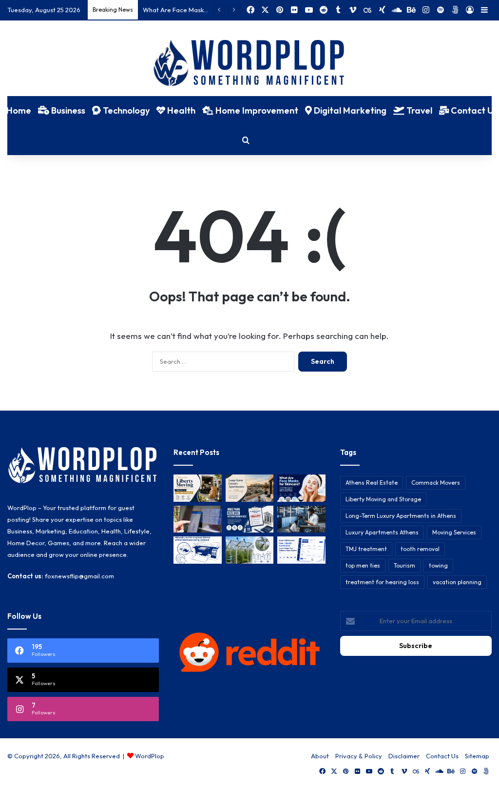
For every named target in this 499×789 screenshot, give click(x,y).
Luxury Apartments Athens (382, 532)
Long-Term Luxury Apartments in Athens (400, 515)
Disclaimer (404, 756)
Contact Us (442, 756)
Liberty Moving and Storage (383, 499)
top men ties (362, 565)
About (320, 756)
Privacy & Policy (358, 756)
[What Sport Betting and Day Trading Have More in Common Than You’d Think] (197, 519)
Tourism (404, 565)
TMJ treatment (366, 548)
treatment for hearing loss (382, 582)
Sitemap (477, 756)
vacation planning (457, 582)
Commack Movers (435, 482)
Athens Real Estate (371, 482)
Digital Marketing (349, 110)
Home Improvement (255, 110)
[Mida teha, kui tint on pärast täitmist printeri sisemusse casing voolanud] (197, 550)
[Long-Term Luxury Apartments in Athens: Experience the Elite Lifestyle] (249, 488)
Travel (418, 110)
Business (67, 110)
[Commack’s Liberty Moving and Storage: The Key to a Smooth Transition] (197, 488)
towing (438, 565)
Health (180, 110)
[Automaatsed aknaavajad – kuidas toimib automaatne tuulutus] (249, 550)
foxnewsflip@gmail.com (79, 576)
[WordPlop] (250, 64)
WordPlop (149, 756)
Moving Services (454, 532)
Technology (125, 110)
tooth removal (420, 548)
